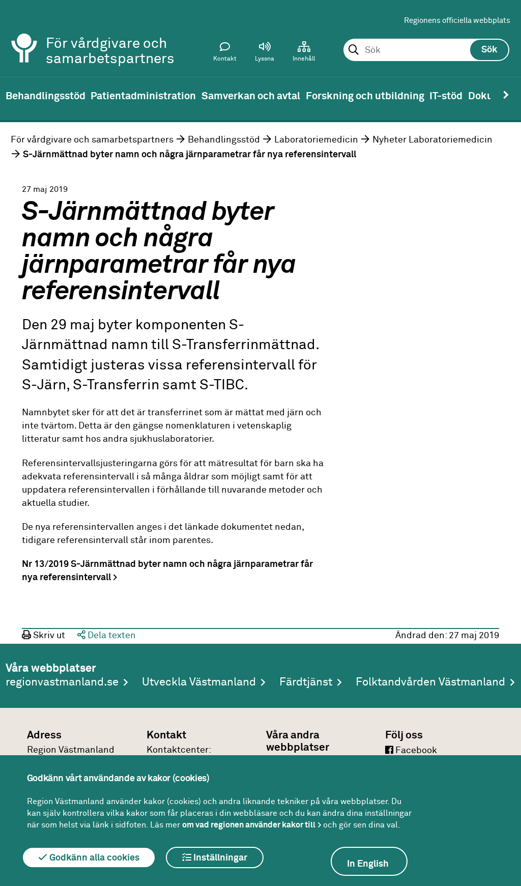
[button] (264, 54)
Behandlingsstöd (224, 140)
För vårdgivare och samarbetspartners (92, 140)
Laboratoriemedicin (316, 140)
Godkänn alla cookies (93, 858)
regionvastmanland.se (62, 682)
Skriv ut (48, 635)
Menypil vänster (15, 95)
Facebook (415, 750)
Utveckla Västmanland (199, 682)
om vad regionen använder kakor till (248, 825)
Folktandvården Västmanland (430, 682)
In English (368, 864)
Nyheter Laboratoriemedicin (432, 140)
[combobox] (426, 50)
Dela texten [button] (110, 635)
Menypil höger (505, 95)
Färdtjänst (305, 682)
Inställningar (219, 858)
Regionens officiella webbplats (457, 20)
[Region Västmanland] (24, 34)
